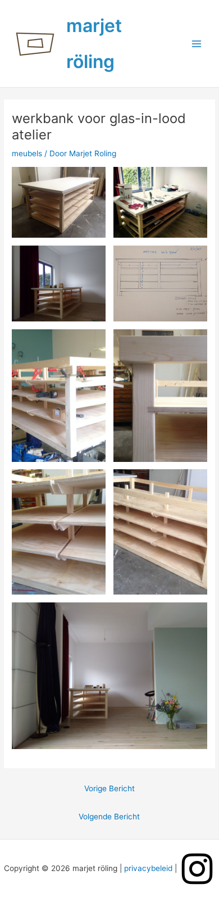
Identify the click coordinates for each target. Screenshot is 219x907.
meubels (27, 153)
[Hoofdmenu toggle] (196, 43)
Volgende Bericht (109, 816)
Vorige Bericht (109, 788)
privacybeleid (148, 868)
